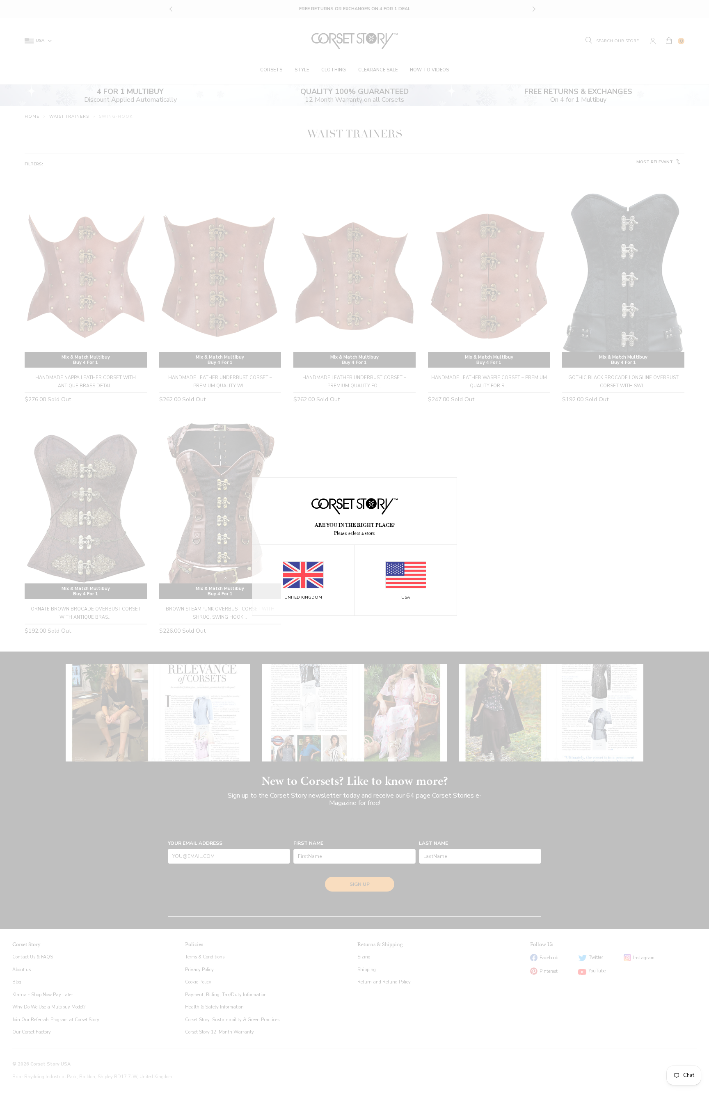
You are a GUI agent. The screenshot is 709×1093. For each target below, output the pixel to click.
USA (405, 597)
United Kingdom (303, 597)
